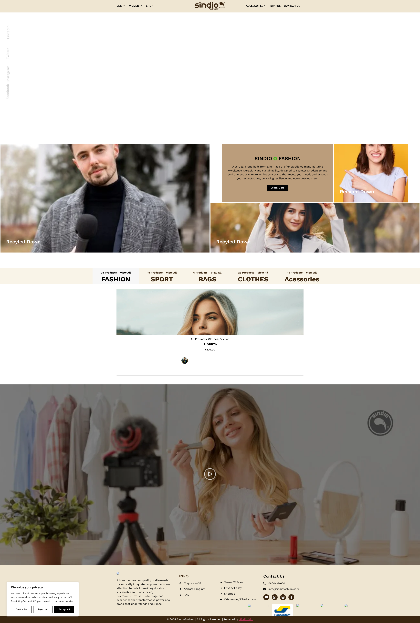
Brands (275, 5)
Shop (149, 5)
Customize (21, 609)
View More (105, 202)
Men (119, 5)
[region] (43, 599)
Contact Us (292, 5)
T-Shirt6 (210, 344)
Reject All (43, 609)
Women (134, 5)
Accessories (254, 5)
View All (125, 272)
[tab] (116, 276)
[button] (210, 474)
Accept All (64, 609)
